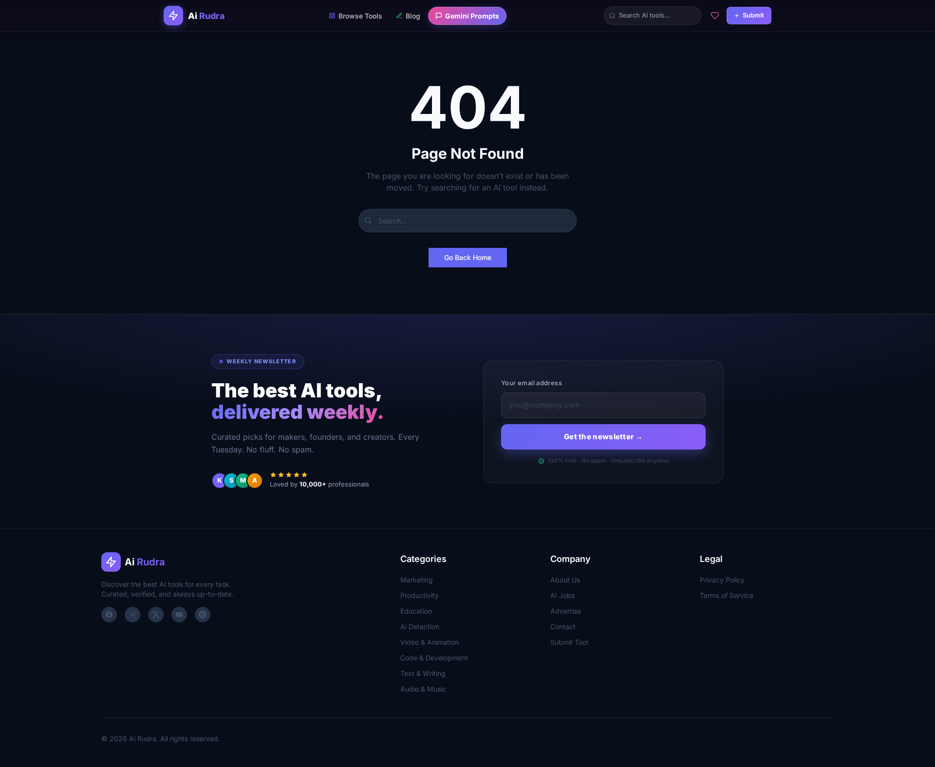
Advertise (565, 611)
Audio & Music (423, 689)
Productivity (419, 595)
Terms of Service (726, 595)
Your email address (531, 383)
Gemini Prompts (472, 16)
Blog (413, 16)
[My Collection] (715, 15)
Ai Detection (419, 626)
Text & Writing (423, 673)
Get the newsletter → (603, 436)
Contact (563, 626)
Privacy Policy (722, 580)
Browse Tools (360, 16)
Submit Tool (569, 642)
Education (416, 611)
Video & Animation (429, 642)
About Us (565, 580)
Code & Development (434, 658)
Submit (753, 15)
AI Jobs (562, 595)
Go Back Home (467, 257)
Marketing (416, 580)
